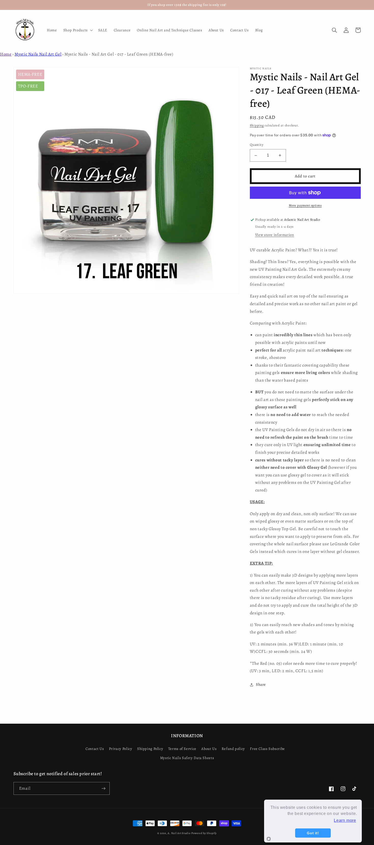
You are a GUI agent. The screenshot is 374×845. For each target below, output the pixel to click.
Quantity (256, 144)
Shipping (257, 125)
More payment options (305, 205)
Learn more (345, 820)
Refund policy (233, 748)
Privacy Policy (120, 748)
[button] (77, 30)
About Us (209, 748)
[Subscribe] (103, 788)
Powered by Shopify (204, 833)
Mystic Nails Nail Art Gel (38, 54)
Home (6, 54)
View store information (274, 234)
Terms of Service (182, 748)
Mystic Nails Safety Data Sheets (187, 757)
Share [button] (261, 684)
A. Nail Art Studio (179, 833)
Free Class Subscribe (267, 748)
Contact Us (94, 748)
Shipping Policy (150, 748)
